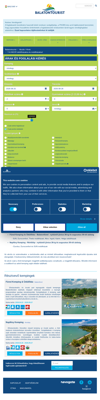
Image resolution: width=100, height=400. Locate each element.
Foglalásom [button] (72, 40)
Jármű (55, 104)
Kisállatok (8, 104)
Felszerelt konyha (61, 141)
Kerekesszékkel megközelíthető (66, 151)
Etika (13, 388)
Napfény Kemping (15, 322)
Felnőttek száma (12, 94)
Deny (18, 227)
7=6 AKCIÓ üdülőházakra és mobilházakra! (25, 52)
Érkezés (8, 84)
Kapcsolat (15, 383)
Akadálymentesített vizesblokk (18, 138)
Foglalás (33, 313)
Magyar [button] (11, 6)
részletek (15, 313)
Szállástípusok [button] (25, 40)
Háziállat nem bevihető (16, 147)
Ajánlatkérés (52, 313)
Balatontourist (10, 49)
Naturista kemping (61, 157)
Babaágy (11, 141)
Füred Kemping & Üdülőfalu (19, 282)
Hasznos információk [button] (57, 40)
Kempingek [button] (10, 40)
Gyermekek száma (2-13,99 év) (68, 94)
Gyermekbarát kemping (16, 144)
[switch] (37, 209)
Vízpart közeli (12, 164)
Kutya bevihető (13, 154)
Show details (86, 219)
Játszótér (11, 151)
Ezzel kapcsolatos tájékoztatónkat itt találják (34, 30)
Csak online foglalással (16, 126)
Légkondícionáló (61, 154)
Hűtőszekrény (60, 147)
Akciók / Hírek (42, 40)
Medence (11, 157)
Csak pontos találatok (15, 129)
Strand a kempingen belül (17, 160)
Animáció (58, 138)
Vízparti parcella (61, 164)
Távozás (56, 84)
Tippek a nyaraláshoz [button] (89, 40)
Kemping (8, 63)
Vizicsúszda (59, 160)
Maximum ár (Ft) (11, 114)
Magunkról (26, 388)
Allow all (82, 227)
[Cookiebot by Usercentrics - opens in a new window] (85, 171)
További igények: (11, 133)
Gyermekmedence (61, 144)
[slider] (31, 120)
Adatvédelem (31, 383)
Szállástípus (10, 74)
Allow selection (50, 227)
